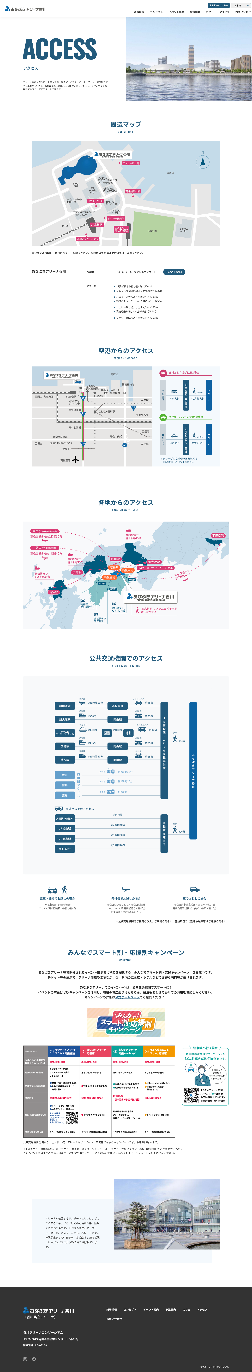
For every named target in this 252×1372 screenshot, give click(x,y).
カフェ (210, 12)
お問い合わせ (243, 12)
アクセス (224, 12)
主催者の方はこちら (218, 5)
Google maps (174, 271)
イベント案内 (176, 12)
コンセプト (156, 12)
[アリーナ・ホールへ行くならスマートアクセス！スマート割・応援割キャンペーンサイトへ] (126, 1022)
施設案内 (195, 12)
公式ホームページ (127, 997)
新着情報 (139, 12)
